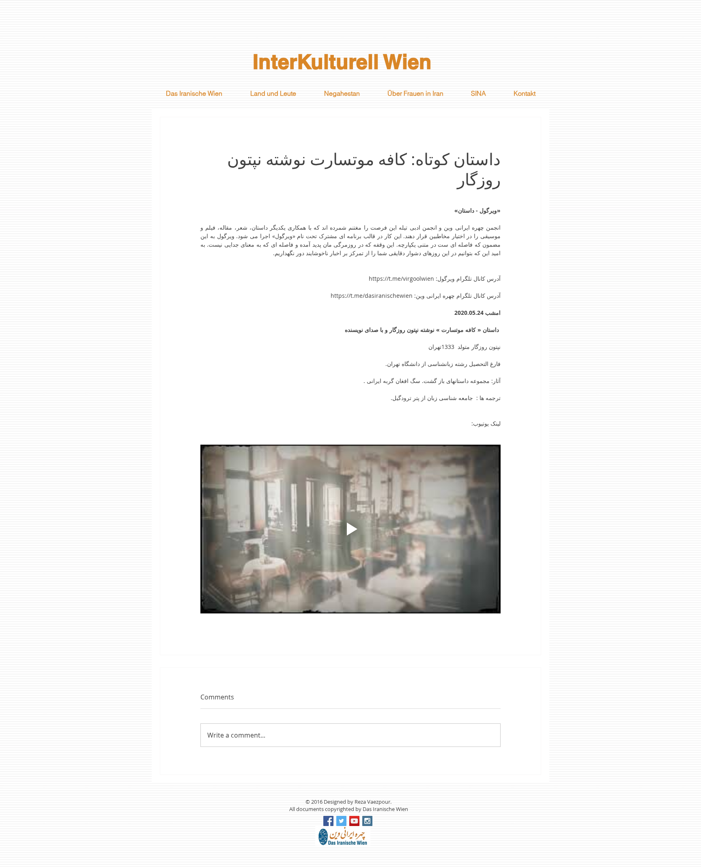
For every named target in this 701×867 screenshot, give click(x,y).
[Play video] (350, 529)
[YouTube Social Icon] (354, 821)
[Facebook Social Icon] (328, 821)
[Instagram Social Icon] (367, 821)
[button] (273, 93)
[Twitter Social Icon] (341, 821)
